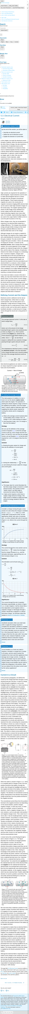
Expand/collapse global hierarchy (2, 112)
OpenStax (8, 121)
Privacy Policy (4, 1005)
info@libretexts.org (6, 1008)
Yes (3, 990)
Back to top (3, 978)
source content (12, 973)
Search (3, 1012)
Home (7, 112)
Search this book (3, 25)
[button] (5, 87)
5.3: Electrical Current (13, 968)
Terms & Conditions (11, 1005)
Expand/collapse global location (27, 112)
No (8, 990)
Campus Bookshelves (18, 112)
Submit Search (4, 30)
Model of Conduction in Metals (16, 615)
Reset (2, 39)
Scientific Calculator (7, 77)
